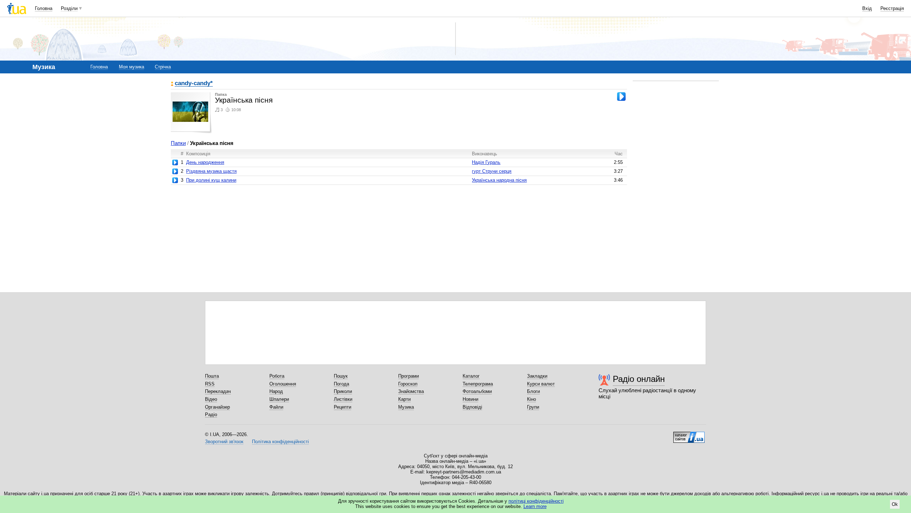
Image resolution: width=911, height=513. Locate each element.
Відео (211, 399)
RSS (210, 384)
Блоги (533, 391)
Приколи (343, 391)
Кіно (531, 399)
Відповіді (472, 407)
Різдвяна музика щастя (211, 171)
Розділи (69, 8)
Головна (43, 8)
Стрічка (163, 66)
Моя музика (131, 66)
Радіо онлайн (639, 379)
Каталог (471, 376)
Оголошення (282, 384)
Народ (276, 391)
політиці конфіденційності (536, 501)
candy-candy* (194, 84)
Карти (404, 399)
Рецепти (342, 407)
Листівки (343, 399)
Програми (408, 376)
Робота (276, 376)
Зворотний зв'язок (224, 441)
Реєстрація (892, 8)
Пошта (212, 376)
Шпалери (279, 399)
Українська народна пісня (499, 180)
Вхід (867, 8)
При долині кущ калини (211, 180)
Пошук (341, 376)
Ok (895, 504)
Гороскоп (407, 384)
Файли (276, 407)
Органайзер (217, 407)
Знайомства (411, 391)
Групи (533, 407)
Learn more (535, 506)
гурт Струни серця (491, 171)
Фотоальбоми (477, 391)
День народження (205, 162)
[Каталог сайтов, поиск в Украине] (689, 434)
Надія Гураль (486, 162)
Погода (341, 384)
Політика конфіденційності (280, 441)
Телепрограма (478, 384)
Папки (178, 143)
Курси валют (541, 384)
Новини (470, 399)
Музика (406, 407)
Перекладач (218, 391)
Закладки (537, 376)
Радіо (211, 414)
